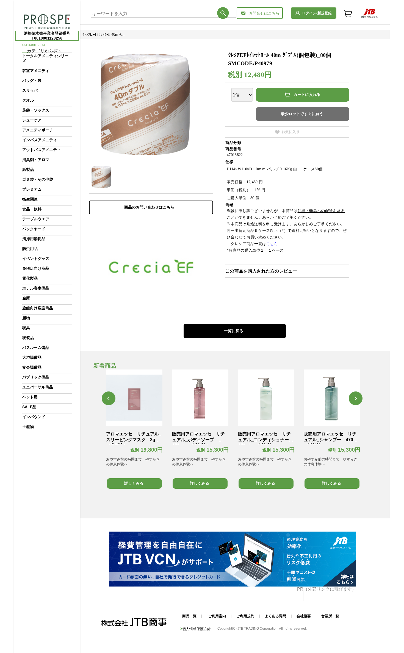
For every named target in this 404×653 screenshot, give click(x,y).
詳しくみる (133, 483)
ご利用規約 (245, 616)
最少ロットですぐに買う (302, 114)
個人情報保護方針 (196, 629)
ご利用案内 (217, 616)
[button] (108, 398)
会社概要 (304, 616)
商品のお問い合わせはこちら (149, 207)
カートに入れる (307, 94)
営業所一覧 (330, 616)
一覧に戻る (233, 331)
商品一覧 (189, 616)
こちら (272, 244)
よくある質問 (275, 616)
